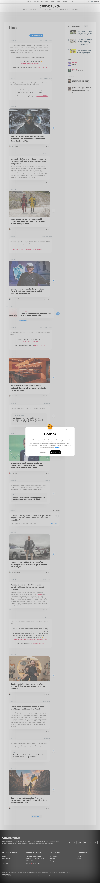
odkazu (57, 447)
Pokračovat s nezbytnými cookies (64, 429)
